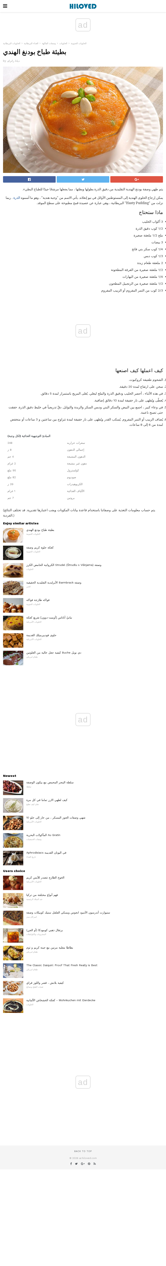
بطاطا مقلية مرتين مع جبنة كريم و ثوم (49, 947)
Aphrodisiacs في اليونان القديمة (46, 852)
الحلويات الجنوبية (78, 43)
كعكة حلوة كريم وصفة (40, 547)
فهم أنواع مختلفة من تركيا (42, 895)
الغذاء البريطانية (31, 43)
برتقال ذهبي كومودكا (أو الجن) (44, 930)
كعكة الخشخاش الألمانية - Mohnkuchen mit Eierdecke (60, 1000)
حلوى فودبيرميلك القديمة (41, 635)
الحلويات (63, 43)
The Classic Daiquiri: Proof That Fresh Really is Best (61, 965)
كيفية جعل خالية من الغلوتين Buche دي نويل (53, 652)
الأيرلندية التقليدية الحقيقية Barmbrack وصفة (53, 582)
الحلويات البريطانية (11, 43)
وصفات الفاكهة (49, 43)
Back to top (83, 1151)
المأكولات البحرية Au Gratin (43, 835)
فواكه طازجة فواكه (38, 600)
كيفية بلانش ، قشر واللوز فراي (45, 982)
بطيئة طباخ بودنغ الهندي (40, 529)
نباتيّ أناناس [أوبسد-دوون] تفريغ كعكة (49, 617)
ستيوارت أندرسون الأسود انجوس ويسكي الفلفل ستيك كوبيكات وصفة (68, 912)
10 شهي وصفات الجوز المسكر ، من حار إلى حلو (55, 817)
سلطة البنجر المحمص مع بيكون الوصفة (50, 782)
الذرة (16, 198)
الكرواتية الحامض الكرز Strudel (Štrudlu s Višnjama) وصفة (63, 564)
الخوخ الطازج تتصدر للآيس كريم (45, 877)
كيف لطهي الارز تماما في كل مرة (46, 800)
